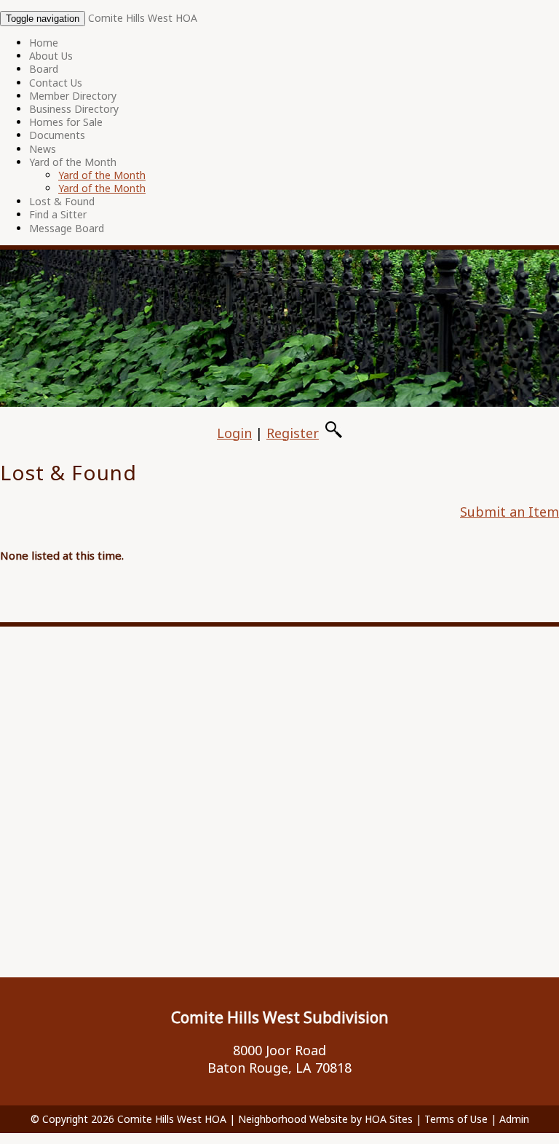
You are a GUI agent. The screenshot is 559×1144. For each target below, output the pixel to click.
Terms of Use (456, 1119)
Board (43, 69)
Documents (57, 135)
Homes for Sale (66, 122)
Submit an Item (509, 511)
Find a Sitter (58, 214)
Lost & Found (62, 201)
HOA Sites (389, 1119)
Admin (514, 1119)
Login (234, 433)
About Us (51, 56)
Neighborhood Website (293, 1119)
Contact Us (55, 83)
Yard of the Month (72, 162)
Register (292, 433)
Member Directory (72, 96)
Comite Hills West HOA (142, 18)
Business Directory (74, 109)
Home (43, 42)
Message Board (66, 228)
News (42, 149)
